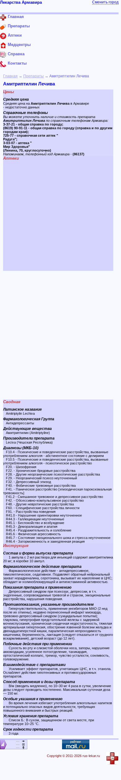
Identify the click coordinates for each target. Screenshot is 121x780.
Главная (10, 76)
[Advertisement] (60, 335)
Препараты (33, 76)
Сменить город (105, 2)
